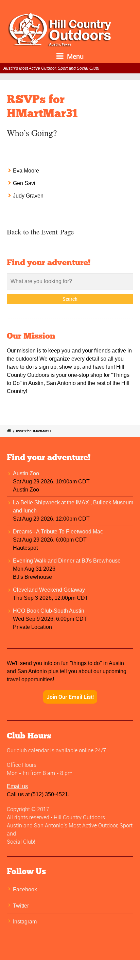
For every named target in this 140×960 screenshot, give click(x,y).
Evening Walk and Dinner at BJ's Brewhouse (67, 561)
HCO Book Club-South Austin (48, 611)
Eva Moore (26, 171)
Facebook (25, 889)
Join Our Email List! (70, 697)
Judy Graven (28, 196)
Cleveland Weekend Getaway (49, 590)
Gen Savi (24, 183)
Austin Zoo (26, 473)
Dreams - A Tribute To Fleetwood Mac (58, 531)
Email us (17, 786)
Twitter (21, 906)
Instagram (25, 921)
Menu (74, 56)
